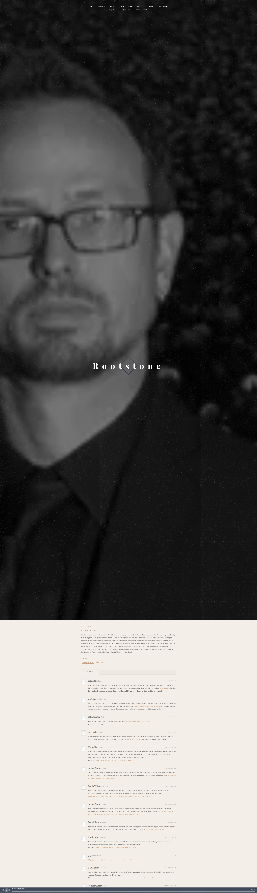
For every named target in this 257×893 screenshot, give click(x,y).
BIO (111, 6)
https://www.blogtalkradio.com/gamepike (150, 829)
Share (100, 662)
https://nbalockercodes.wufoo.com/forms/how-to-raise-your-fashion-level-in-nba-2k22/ (125, 878)
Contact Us (149, 6)
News (139, 6)
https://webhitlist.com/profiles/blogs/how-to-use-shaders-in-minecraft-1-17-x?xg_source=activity (120, 796)
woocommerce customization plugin (147, 706)
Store (130, 6)
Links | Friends (142, 10)
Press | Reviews (163, 6)
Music (120, 6)
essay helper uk (130, 739)
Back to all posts (87, 626)
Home (90, 6)
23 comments (88, 662)
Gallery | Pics (126, 10)
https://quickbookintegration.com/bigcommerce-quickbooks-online (110, 860)
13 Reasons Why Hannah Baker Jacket (137, 721)
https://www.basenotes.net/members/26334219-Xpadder (114, 760)
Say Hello (112, 10)
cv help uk (163, 688)
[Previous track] (3, 890)
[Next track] (10, 890)
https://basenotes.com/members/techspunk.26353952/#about (116, 847)
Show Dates (101, 6)
